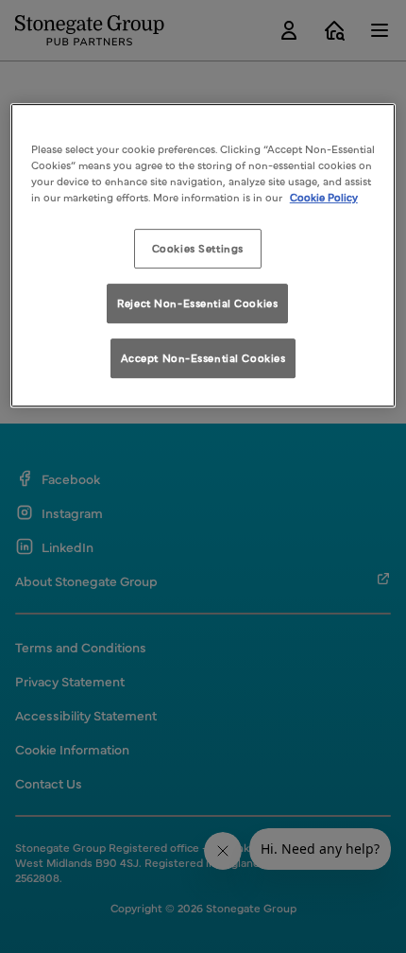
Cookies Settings (198, 248)
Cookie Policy (324, 197)
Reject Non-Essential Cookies (197, 302)
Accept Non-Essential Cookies (203, 357)
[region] (203, 255)
